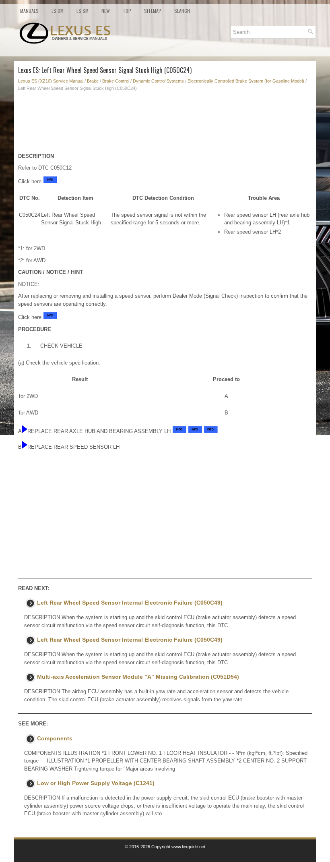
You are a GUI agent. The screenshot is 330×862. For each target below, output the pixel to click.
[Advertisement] (165, 124)
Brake (93, 81)
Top (127, 10)
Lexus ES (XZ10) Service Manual (50, 81)
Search (182, 10)
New (105, 10)
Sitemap (152, 10)
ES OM (58, 10)
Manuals (29, 10)
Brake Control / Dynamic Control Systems (143, 81)
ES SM (82, 10)
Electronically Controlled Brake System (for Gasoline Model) (246, 81)
